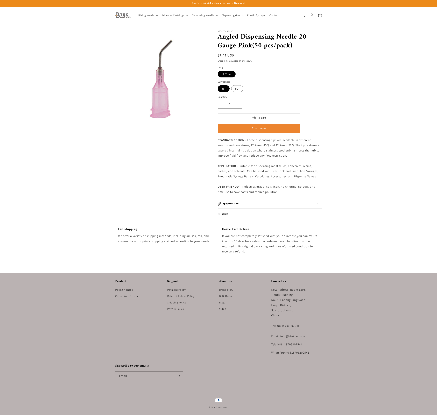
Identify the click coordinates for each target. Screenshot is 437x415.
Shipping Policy (176, 302)
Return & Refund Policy (181, 296)
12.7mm (227, 74)
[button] (147, 15)
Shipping (222, 60)
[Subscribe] (178, 376)
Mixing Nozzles (124, 289)
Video (222, 308)
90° (237, 88)
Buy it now (259, 128)
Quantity (222, 96)
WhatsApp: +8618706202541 (290, 352)
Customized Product (127, 296)
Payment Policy (176, 289)
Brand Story (226, 289)
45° (224, 88)
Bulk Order (225, 296)
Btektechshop (222, 407)
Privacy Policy (175, 308)
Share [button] (225, 213)
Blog (222, 302)
